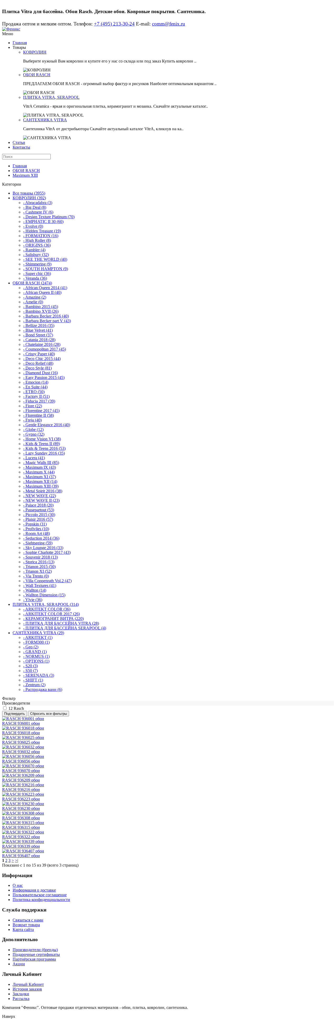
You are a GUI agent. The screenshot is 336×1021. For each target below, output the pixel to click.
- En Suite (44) (35, 387)
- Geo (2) (30, 647)
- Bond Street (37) (38, 335)
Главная (20, 42)
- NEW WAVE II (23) (41, 500)
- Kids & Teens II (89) (41, 443)
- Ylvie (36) (32, 599)
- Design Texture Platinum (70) (49, 217)
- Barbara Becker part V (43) (47, 321)
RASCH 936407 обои (21, 855)
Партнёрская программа (34, 959)
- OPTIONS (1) (36, 661)
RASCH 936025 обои (21, 742)
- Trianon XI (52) (37, 571)
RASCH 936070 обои (21, 770)
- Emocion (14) (35, 382)
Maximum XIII (25, 175)
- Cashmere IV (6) (38, 212)
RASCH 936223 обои (21, 799)
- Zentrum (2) (34, 685)
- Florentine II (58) (38, 415)
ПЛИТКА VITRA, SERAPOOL (51, 97)
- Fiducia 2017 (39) (39, 401)
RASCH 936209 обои (21, 780)
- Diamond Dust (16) (40, 373)
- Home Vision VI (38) (42, 439)
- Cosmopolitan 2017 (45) (44, 349)
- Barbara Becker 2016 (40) (46, 316)
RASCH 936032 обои (21, 751)
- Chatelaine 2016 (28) (41, 344)
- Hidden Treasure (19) (42, 231)
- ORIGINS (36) (37, 245)
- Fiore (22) (32, 406)
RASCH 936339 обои (21, 846)
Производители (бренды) (35, 949)
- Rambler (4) (34, 250)
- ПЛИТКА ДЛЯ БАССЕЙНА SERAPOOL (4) (64, 628)
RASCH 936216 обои (21, 789)
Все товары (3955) (29, 193)
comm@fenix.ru (168, 24)
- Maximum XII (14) (40, 481)
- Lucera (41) (34, 458)
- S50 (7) (30, 670)
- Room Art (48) (36, 533)
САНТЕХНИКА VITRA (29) (38, 633)
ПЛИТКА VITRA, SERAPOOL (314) (46, 604)
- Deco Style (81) (37, 368)
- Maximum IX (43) (39, 467)
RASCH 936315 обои (21, 827)
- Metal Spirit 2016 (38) (42, 491)
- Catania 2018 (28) (39, 339)
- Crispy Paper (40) (39, 354)
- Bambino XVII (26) (41, 311)
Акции (19, 964)
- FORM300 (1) (36, 642)
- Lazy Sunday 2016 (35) (44, 453)
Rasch (19, 708)
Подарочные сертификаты (36, 954)
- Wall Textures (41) (39, 585)
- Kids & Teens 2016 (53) (44, 448)
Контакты (21, 147)
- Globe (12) (33, 429)
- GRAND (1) (35, 651)
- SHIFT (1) (33, 680)
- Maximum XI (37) (39, 477)
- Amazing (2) (34, 297)
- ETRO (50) (34, 391)
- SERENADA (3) (38, 675)
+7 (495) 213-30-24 (114, 24)
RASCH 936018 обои (21, 733)
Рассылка (21, 998)
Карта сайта (23, 929)
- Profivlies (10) (36, 529)
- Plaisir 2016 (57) (38, 519)
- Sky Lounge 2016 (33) (43, 547)
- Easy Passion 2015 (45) (44, 377)
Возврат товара (26, 925)
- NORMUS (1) (36, 656)
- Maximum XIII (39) (41, 486)
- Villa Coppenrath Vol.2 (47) (47, 581)
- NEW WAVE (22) (39, 495)
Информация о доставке (34, 890)
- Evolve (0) (33, 226)
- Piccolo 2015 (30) (39, 514)
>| (16, 860)
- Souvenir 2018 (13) (40, 557)
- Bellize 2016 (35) (38, 325)
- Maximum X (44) (39, 472)
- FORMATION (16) (40, 235)
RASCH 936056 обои (21, 761)
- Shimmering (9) (37, 264)
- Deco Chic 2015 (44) (42, 358)
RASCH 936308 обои (21, 818)
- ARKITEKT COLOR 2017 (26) (51, 614)
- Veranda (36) (35, 278)
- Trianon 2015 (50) (39, 566)
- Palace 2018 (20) (38, 505)
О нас (18, 885)
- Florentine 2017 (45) (41, 410)
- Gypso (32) (33, 434)
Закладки (21, 994)
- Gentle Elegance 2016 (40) (46, 425)
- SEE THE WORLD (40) (45, 259)
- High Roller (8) (37, 240)
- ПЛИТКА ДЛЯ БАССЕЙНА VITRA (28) (61, 623)
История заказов (27, 989)
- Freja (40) (32, 420)
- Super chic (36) (37, 273)
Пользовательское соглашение (40, 895)
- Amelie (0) (33, 302)
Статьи (19, 142)
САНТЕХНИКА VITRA (45, 120)
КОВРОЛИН (34, 52)
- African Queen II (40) (42, 292)
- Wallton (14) (34, 590)
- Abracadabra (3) (37, 202)
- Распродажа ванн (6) (42, 689)
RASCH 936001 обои (21, 723)
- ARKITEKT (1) (37, 637)
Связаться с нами (28, 920)
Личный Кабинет (28, 984)
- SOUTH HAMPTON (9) (45, 269)
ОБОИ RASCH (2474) (32, 283)
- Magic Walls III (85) (41, 462)
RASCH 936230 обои (21, 808)
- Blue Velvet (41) (38, 330)
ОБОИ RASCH (36, 74)
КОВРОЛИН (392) (29, 198)
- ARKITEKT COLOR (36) (46, 609)
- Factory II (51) (36, 396)
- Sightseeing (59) (37, 543)
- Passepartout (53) (38, 510)
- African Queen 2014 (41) (45, 287)
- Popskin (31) (35, 524)
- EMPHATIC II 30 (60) (43, 221)
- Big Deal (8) (34, 207)
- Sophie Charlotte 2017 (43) (47, 552)
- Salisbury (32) (36, 254)
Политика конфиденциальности (41, 899)
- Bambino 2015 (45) (40, 306)
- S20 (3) (30, 666)
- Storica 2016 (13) (38, 562)
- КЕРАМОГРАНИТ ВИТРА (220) (53, 618)
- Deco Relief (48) (38, 363)
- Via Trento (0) (36, 576)
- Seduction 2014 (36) (41, 538)
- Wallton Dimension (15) (44, 595)
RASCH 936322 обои (21, 837)
